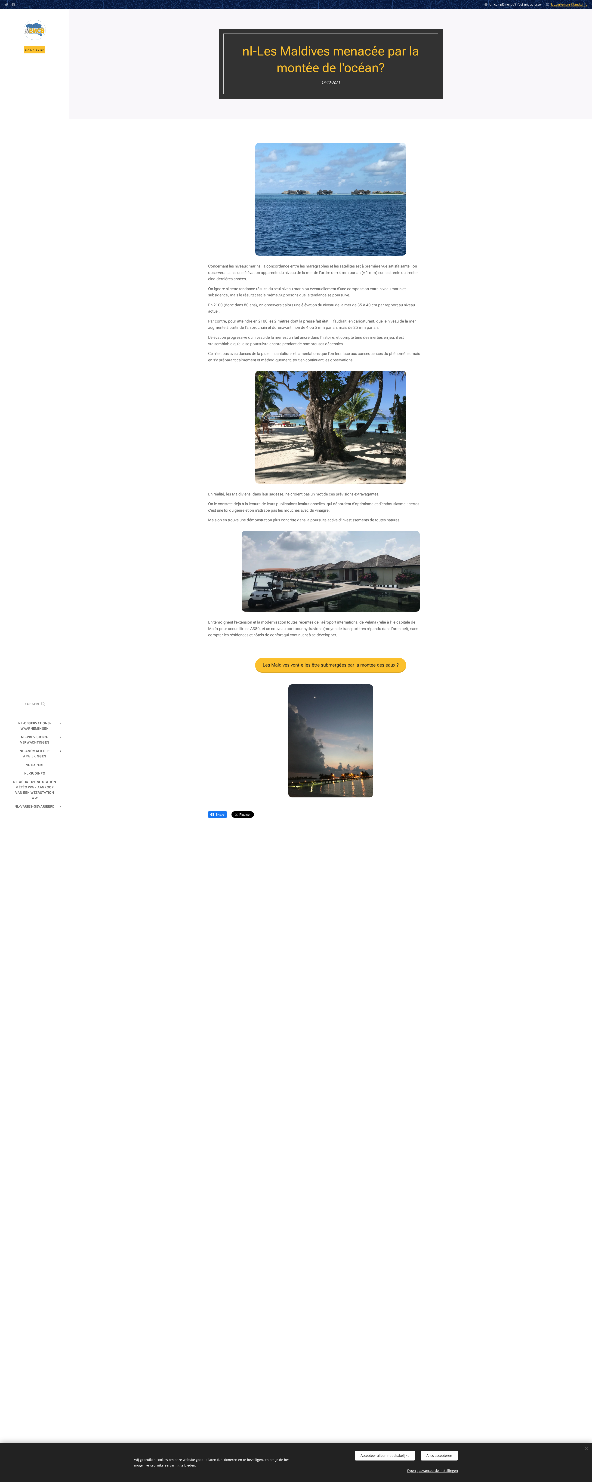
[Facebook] (13, 5)
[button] (34, 704)
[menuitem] (34, 726)
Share (220, 814)
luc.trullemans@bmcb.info (569, 4)
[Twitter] (6, 5)
